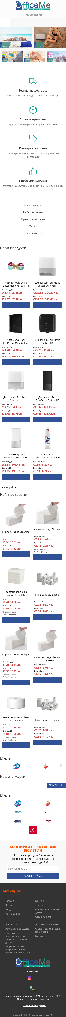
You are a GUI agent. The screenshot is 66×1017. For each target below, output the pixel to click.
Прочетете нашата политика (33, 999)
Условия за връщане (17, 928)
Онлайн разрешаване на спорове (47, 930)
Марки (39, 936)
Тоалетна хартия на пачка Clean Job (16, 592)
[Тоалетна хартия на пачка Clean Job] (16, 575)
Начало (9, 900)
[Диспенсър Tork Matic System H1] (47, 323)
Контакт (39, 900)
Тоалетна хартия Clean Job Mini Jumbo (16, 718)
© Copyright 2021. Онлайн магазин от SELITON (33, 1015)
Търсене (40, 905)
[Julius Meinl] (33, 830)
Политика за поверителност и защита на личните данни (16, 937)
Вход (8, 909)
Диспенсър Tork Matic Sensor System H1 (47, 283)
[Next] (60, 39)
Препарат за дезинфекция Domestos (47, 455)
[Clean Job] (18, 812)
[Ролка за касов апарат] (47, 578)
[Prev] (5, 39)
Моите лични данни (34, 1005)
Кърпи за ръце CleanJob (15, 531)
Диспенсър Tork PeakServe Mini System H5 (15, 340)
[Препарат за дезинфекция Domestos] (47, 438)
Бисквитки (11, 924)
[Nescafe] (48, 812)
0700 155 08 (34, 15)
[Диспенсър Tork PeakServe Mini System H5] (16, 323)
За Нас (9, 905)
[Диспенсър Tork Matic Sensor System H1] (47, 266)
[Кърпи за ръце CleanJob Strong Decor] (47, 641)
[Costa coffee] (48, 821)
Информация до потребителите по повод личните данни (17, 949)
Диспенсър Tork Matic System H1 (47, 340)
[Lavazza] (18, 821)
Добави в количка (16, 305)
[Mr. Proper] (45, 766)
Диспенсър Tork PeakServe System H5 (47, 398)
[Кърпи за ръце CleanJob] (16, 515)
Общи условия (43, 916)
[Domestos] (16, 766)
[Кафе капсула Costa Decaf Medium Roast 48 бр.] (16, 266)
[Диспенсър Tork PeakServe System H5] (47, 381)
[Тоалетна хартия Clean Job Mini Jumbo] (16, 701)
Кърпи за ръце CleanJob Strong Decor (47, 658)
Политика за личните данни (47, 911)
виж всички (56, 785)
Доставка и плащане (47, 924)
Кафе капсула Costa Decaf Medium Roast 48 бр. (16, 283)
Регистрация (12, 913)
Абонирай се (9, 487)
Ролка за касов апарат (47, 594)
